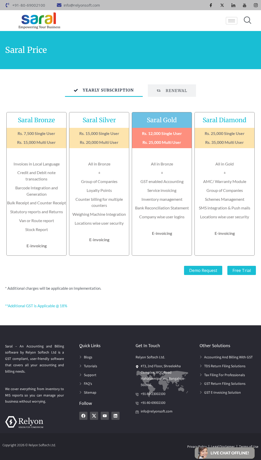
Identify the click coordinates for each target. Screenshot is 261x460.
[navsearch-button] (247, 21)
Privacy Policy (197, 446)
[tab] (104, 90)
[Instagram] (256, 5)
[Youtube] (245, 5)
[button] (225, 452)
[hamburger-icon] (231, 20)
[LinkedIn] (233, 5)
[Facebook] (211, 5)
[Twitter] (222, 5)
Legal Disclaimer (223, 446)
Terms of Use (248, 446)
